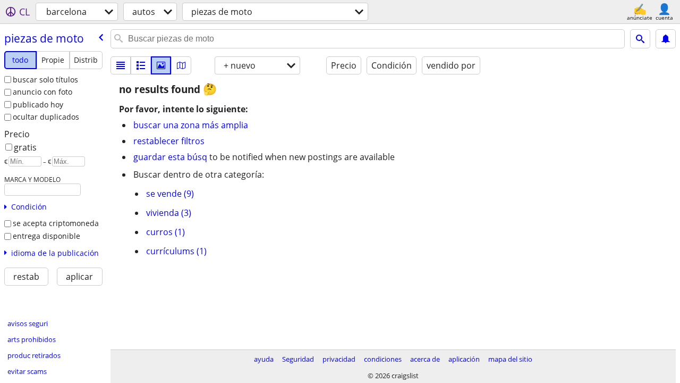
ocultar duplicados (46, 117)
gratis (25, 147)
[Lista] (120, 65)
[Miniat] (141, 65)
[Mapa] (181, 65)
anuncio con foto (42, 92)
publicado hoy (38, 104)
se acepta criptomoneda (56, 223)
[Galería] (161, 65)
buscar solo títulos (45, 79)
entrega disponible (46, 236)
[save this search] (666, 38)
